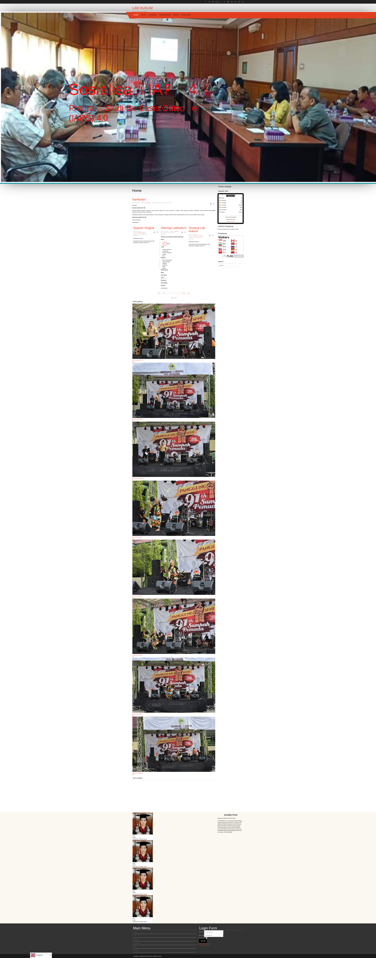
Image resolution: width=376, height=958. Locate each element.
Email (214, 203)
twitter (209, 1)
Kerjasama (185, 15)
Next (184, 293)
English (39, 955)
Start (159, 293)
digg (216, 1)
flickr (220, 1)
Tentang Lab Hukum (197, 229)
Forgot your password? (204, 945)
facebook (205, 1)
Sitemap (176, 231)
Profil (143, 15)
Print (211, 203)
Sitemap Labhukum (173, 227)
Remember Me (202, 937)
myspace (231, 1)
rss (242, 1)
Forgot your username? (204, 943)
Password (201, 935)
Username (201, 931)
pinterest (235, 1)
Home (136, 15)
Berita (176, 15)
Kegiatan (152, 15)
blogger (213, 1)
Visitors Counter (230, 221)
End (188, 293)
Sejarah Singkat (143, 227)
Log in (203, 941)
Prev (164, 293)
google (224, 1)
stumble (239, 1)
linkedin (228, 1)
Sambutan (139, 199)
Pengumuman (164, 15)
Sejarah (163, 243)
